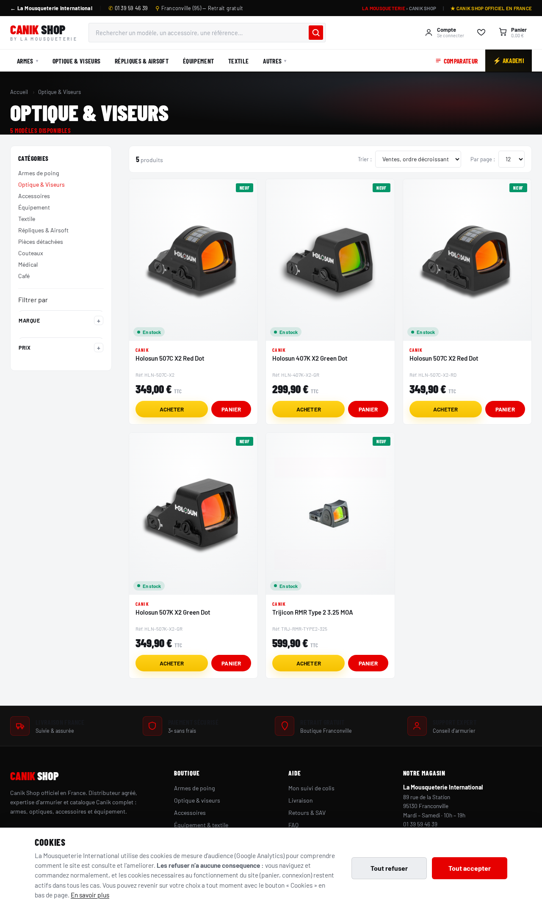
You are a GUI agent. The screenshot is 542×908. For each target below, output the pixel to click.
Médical (28, 264)
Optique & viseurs (197, 800)
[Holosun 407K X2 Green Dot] (330, 260)
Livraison (300, 800)
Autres (272, 61)
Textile (238, 61)
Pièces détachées (40, 241)
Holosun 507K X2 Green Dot (173, 612)
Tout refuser (389, 868)
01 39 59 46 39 (128, 8)
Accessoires (34, 195)
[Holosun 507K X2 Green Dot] (193, 513)
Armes (25, 61)
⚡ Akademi (508, 60)
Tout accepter (469, 868)
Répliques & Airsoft (142, 61)
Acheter (172, 409)
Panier (231, 409)
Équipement (198, 61)
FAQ (293, 824)
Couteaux (30, 253)
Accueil (19, 91)
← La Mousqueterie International (51, 8)
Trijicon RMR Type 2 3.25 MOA (312, 612)
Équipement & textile (201, 824)
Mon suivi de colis (311, 788)
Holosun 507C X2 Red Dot (170, 358)
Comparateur (461, 61)
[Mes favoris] (481, 32)
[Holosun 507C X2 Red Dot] (193, 260)
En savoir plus (90, 895)
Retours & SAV (307, 812)
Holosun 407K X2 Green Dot (310, 358)
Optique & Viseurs (76, 61)
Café (24, 275)
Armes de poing (38, 173)
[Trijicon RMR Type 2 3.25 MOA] (330, 513)
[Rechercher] (316, 32)
